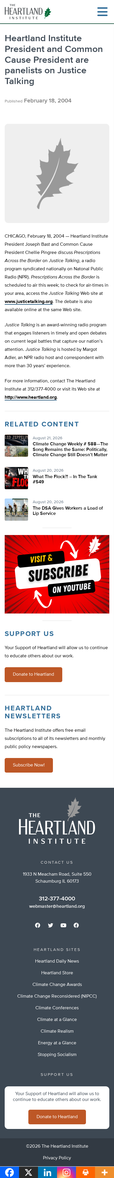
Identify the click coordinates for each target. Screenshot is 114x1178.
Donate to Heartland (33, 674)
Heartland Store (57, 973)
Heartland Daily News (57, 961)
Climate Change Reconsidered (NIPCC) (57, 996)
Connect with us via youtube (63, 925)
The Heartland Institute (29, 11)
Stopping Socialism (57, 1054)
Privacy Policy (57, 1158)
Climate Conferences (57, 1008)
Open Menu (102, 11)
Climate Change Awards (57, 984)
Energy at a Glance (57, 1043)
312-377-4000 (57, 899)
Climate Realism (57, 1031)
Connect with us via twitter (50, 925)
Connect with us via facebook (38, 925)
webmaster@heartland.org (57, 906)
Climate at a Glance (57, 1019)
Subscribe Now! (29, 765)
